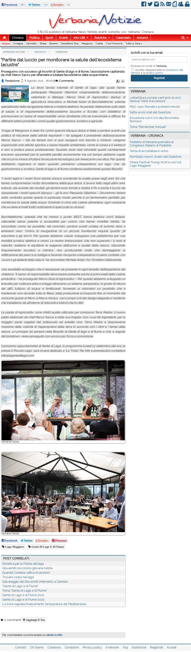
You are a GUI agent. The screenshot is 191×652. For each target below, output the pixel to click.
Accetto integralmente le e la (157, 71)
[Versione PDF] (175, 5)
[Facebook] (144, 5)
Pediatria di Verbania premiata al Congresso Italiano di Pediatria (151, 143)
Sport (49, 37)
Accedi (171, 647)
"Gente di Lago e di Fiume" (20, 586)
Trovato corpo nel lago (18, 577)
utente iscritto (54, 634)
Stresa (43, 43)
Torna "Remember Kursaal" (148, 127)
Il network (112, 647)
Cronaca (18, 37)
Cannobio (31, 43)
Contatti (20, 647)
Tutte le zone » (134, 43)
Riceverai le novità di (149, 66)
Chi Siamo (37, 647)
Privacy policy (92, 647)
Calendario (123, 37)
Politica (34, 37)
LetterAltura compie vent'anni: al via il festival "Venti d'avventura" (155, 99)
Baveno (53, 43)
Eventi (63, 37)
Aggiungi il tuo (35, 619)
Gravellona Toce (70, 43)
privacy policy (154, 72)
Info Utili (79, 37)
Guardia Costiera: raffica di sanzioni (26, 572)
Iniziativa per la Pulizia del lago (23, 563)
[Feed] (162, 5)
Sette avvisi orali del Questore (150, 112)
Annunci (142, 37)
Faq (125, 647)
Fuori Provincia (114, 43)
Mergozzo (87, 43)
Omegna (18, 43)
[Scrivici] (169, 5)
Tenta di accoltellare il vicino (149, 151)
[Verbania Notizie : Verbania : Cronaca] (95, 29)
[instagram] (156, 5)
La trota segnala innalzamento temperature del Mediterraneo (44, 604)
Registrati (156, 647)
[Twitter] (150, 5)
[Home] (4, 37)
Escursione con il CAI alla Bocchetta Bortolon (154, 119)
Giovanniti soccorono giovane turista (27, 568)
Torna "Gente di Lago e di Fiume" (24, 590)
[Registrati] (181, 5)
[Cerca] (185, 37)
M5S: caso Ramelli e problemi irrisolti (155, 106)
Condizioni (72, 647)
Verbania (5, 43)
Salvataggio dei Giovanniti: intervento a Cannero (35, 581)
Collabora (54, 647)
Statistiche (139, 647)
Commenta (66, 80)
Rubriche (100, 37)
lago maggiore (14, 546)
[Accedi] (187, 5)
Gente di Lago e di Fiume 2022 (23, 595)
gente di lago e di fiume (47, 546)
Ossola (99, 43)
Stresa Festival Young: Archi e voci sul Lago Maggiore (155, 163)
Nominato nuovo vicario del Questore (155, 156)
